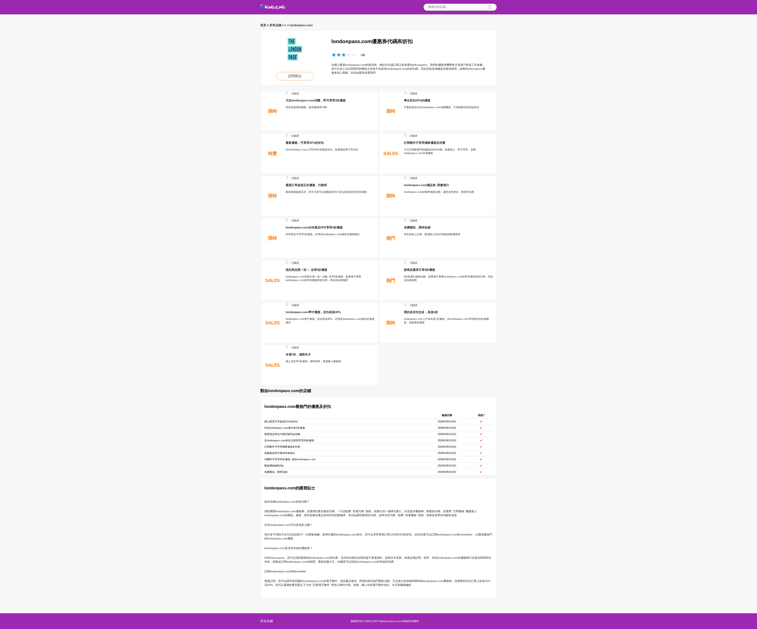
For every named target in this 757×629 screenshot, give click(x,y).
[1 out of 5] (333, 55)
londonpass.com (301, 25)
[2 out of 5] (336, 55)
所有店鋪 (275, 25)
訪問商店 (295, 76)
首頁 (263, 25)
